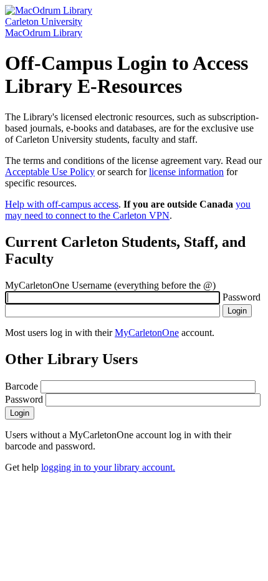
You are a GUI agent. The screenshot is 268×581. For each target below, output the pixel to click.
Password (242, 297)
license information (186, 171)
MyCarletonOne (147, 332)
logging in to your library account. (108, 467)
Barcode (21, 386)
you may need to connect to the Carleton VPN (128, 210)
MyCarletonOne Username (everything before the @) (110, 285)
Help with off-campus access (61, 204)
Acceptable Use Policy (50, 171)
